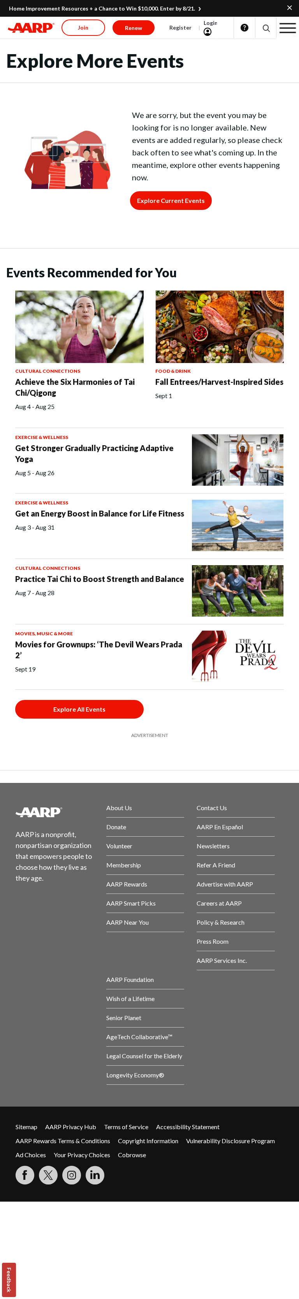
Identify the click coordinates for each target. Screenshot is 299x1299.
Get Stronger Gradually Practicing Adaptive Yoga (94, 453)
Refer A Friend (216, 865)
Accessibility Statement (188, 1126)
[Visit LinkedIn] (95, 1175)
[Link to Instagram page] (71, 1175)
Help (244, 28)
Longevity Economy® (135, 1075)
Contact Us (212, 807)
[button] (265, 28)
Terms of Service (126, 1126)
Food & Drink (173, 371)
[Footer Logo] (55, 812)
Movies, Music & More (44, 633)
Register (180, 27)
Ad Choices (31, 1154)
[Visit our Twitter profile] (48, 1175)
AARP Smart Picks (131, 903)
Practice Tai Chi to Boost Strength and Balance (99, 578)
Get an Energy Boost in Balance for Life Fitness (99, 513)
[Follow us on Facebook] (25, 1175)
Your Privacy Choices (82, 1154)
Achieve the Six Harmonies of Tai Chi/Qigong (75, 387)
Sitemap (26, 1126)
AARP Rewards (126, 884)
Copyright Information (148, 1140)
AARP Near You (127, 922)
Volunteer (119, 846)
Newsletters (213, 846)
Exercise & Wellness (41, 437)
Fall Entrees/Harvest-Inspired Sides (219, 381)
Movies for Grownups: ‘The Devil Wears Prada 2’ (98, 650)
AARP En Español (220, 826)
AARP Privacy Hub (70, 1126)
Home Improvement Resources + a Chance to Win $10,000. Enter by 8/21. (102, 8)
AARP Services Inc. (222, 960)
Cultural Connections (47, 371)
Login (211, 22)
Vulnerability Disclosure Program (230, 1140)
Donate (116, 826)
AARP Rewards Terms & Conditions (63, 1140)
